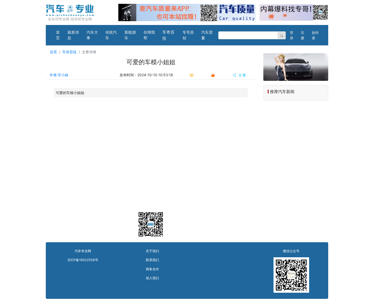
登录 (291, 35)
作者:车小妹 (59, 75)
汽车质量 (207, 35)
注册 (302, 35)
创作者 (315, 35)
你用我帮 (149, 35)
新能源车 (130, 35)
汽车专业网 (83, 251)
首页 (58, 35)
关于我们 (152, 251)
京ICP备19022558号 (82, 260)
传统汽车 (111, 35)
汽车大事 (92, 35)
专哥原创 (188, 35)
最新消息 (73, 35)
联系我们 (152, 260)
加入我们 (152, 278)
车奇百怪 (168, 35)
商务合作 (152, 269)
